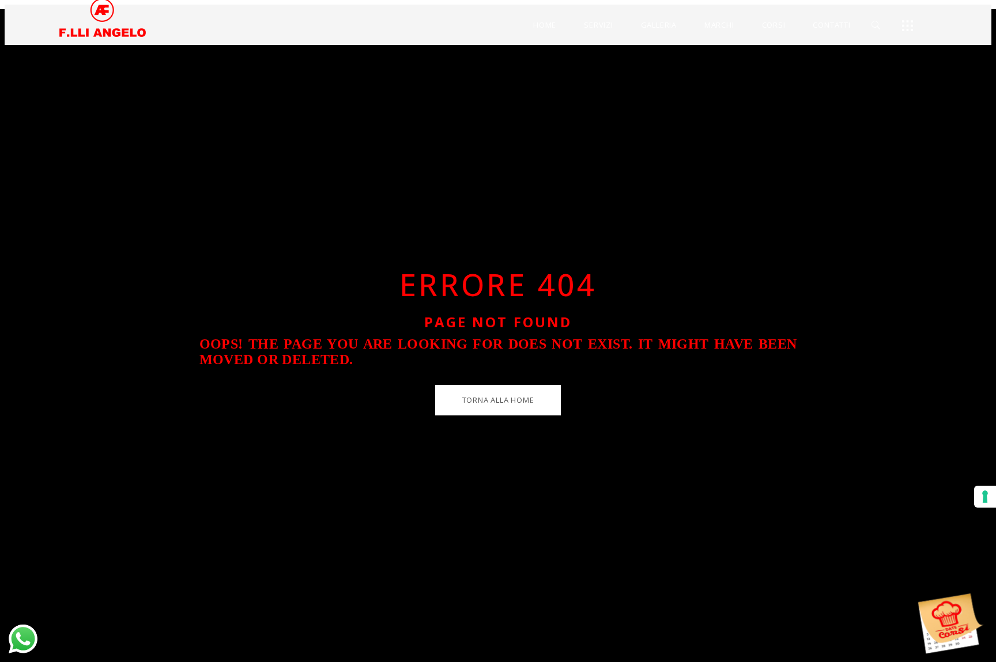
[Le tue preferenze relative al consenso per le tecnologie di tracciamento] (985, 497)
